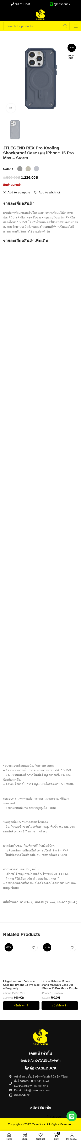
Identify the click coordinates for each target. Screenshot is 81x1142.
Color (7, 168)
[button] (21, 1005)
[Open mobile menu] (76, 26)
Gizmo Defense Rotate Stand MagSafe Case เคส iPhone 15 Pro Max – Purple (59, 985)
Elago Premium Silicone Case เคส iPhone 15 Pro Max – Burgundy (21, 985)
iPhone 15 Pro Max (14, 993)
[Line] (71, 1116)
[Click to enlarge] (11, 108)
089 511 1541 (22, 4)
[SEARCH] (65, 26)
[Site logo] (40, 14)
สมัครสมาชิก (40, 1107)
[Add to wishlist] (33, 947)
